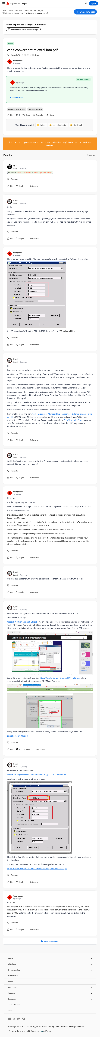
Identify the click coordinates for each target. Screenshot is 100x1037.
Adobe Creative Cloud (24, 172)
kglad (15, 166)
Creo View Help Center (73, 420)
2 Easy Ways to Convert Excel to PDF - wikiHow (60, 678)
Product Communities (15, 11)
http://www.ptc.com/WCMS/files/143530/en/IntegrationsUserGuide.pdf (37, 868)
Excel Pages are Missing (17, 735)
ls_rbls (15, 200)
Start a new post (75, 142)
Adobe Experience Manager (34, 11)
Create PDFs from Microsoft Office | (22, 621)
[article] (49, 176)
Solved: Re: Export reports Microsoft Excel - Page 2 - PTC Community (36, 774)
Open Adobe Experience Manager (25, 29)
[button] (85, 11)
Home (4, 11)
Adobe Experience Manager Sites (12, 13)
